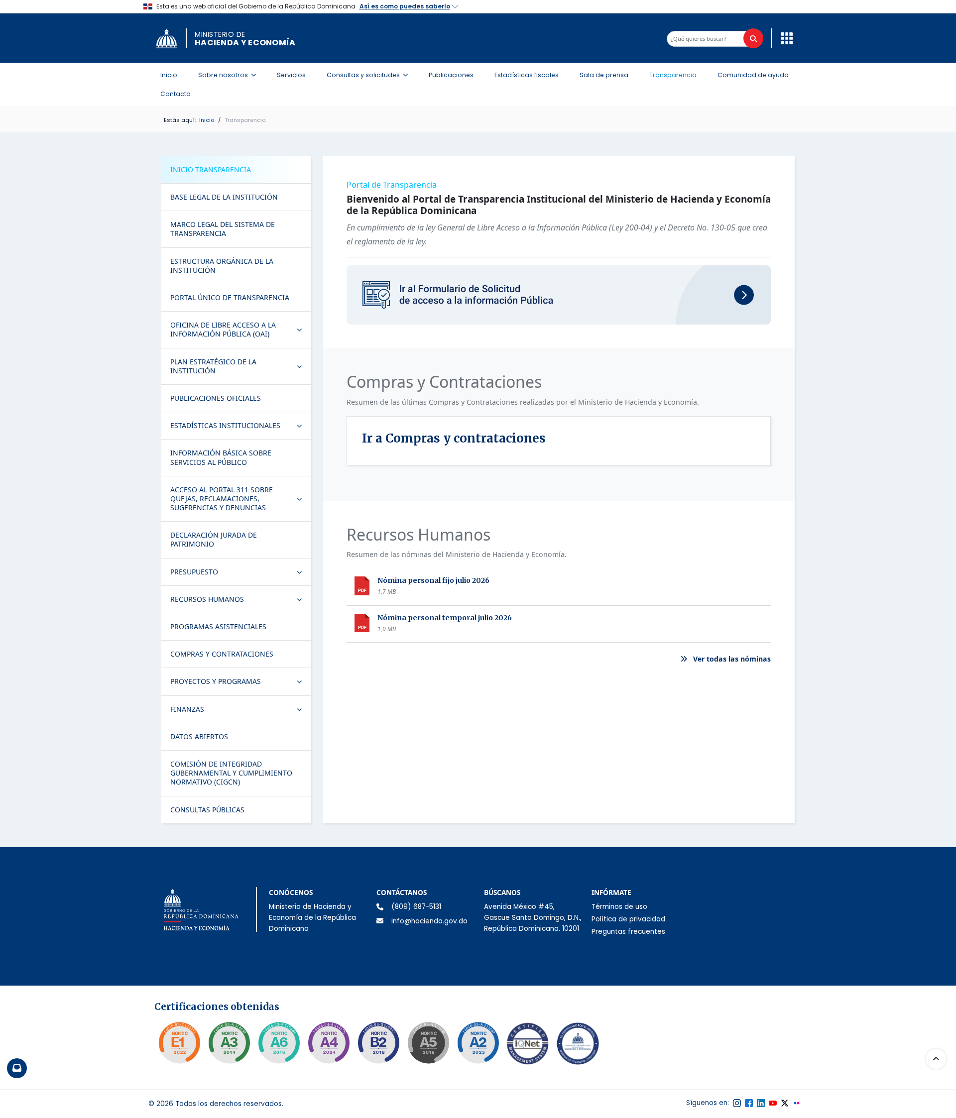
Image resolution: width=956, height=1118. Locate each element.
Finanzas (240, 711)
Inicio (168, 75)
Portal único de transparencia (229, 297)
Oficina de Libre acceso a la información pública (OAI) (240, 329)
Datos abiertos (199, 736)
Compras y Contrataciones (221, 654)
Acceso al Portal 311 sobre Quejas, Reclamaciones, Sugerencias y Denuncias (240, 498)
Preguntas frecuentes (628, 931)
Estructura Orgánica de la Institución (221, 265)
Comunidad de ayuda (753, 75)
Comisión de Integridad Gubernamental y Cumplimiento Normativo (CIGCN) (231, 772)
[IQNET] (528, 1046)
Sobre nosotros (230, 74)
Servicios (291, 75)
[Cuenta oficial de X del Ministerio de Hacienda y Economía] (785, 1103)
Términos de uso (619, 906)
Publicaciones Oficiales (215, 398)
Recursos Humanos (240, 601)
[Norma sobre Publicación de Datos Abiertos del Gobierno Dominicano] (229, 1043)
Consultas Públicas (207, 809)
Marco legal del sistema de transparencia (222, 229)
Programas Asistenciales (218, 626)
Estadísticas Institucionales (240, 428)
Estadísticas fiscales (526, 75)
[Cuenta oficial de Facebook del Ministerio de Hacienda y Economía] (749, 1103)
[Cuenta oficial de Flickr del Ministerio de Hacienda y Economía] (797, 1103)
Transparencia (673, 75)
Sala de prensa (604, 75)
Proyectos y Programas (240, 683)
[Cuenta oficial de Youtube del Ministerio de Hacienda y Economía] (773, 1103)
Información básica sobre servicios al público (220, 457)
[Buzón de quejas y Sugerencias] (17, 1068)
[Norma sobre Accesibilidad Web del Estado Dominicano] (378, 1043)
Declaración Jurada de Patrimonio (213, 539)
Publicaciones (451, 75)
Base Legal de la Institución (224, 197)
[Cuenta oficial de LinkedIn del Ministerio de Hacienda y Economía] (761, 1103)
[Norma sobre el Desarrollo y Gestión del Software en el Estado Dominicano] (279, 1043)
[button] (784, 37)
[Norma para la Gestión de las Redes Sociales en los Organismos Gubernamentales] (179, 1043)
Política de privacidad (628, 919)
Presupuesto (240, 574)
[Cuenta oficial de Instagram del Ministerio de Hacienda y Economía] (737, 1103)
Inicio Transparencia (210, 169)
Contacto (175, 94)
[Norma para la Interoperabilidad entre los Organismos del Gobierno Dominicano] (329, 1043)
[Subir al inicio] (936, 1059)
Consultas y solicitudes (370, 74)
